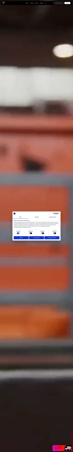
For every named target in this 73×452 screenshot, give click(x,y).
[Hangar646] (4, 3)
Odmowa (21, 237)
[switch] (30, 233)
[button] (62, 448)
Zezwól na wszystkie (52, 237)
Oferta (27, 3)
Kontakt (41, 3)
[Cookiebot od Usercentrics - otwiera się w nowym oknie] (54, 213)
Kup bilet (67, 3)
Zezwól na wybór (36, 237)
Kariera (36, 3)
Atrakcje (32, 3)
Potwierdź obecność (59, 3)
